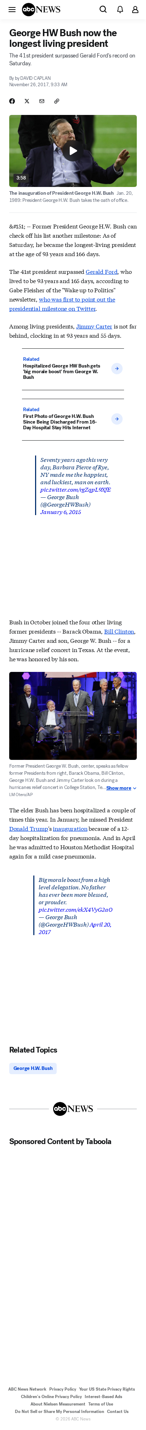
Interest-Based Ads (103, 1396)
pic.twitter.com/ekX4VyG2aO (76, 909)
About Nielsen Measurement (57, 1404)
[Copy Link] (56, 101)
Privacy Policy (62, 1389)
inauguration (70, 828)
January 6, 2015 (60, 511)
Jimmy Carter (94, 326)
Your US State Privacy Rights (107, 1389)
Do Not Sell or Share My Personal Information (59, 1411)
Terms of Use (100, 1404)
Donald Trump (28, 828)
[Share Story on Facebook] (12, 101)
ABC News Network (27, 1389)
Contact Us (118, 1411)
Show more (118, 788)
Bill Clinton (119, 631)
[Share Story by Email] (41, 101)
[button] (12, 9)
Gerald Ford (101, 271)
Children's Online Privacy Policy (51, 1396)
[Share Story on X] (27, 101)
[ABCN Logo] (41, 9)
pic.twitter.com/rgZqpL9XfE (75, 489)
